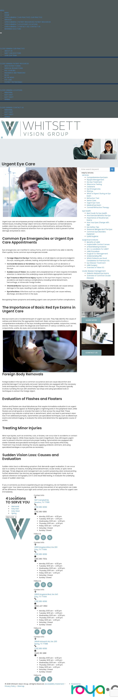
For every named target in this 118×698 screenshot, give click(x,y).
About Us (8, 51)
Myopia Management (95, 180)
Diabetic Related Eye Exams (98, 273)
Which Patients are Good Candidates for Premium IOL (98, 259)
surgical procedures (90, 240)
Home (7, 15)
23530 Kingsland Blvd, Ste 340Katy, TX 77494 (46, 595)
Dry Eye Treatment (94, 182)
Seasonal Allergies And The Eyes (99, 229)
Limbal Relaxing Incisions (96, 247)
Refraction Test (93, 198)
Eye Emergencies (93, 189)
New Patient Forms (13, 66)
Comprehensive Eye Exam (97, 177)
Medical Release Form (14, 68)
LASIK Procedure (93, 251)
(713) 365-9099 (40, 507)
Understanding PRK (94, 256)
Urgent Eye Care (93, 203)
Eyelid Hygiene (92, 236)
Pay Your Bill (10, 70)
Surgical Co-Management (97, 254)
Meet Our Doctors (13, 53)
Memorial (9, 92)
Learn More (91, 320)
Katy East (9, 95)
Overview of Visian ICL (95, 267)
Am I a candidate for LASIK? (98, 249)
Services (8, 19)
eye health (86, 211)
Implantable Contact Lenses (98, 244)
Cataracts (91, 186)
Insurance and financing (15, 73)
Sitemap (21, 686)
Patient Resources (43, 22)
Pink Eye (90, 191)
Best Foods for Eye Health (97, 213)
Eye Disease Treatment (96, 263)
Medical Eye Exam (94, 205)
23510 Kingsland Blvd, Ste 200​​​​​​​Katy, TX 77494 (45, 548)
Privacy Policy (10, 686)
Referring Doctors (13, 29)
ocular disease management (94, 271)
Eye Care (8, 80)
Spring (7, 99)
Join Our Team (11, 55)
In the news (9, 77)
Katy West (9, 97)
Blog (7, 75)
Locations (33, 24)
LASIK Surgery (92, 265)
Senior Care (91, 200)
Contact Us (34, 26)
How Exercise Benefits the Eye (99, 215)
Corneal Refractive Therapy (98, 207)
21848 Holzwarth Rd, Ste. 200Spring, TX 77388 (45, 642)
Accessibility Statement (54, 684)
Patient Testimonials (13, 82)
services (85, 175)
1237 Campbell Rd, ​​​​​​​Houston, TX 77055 (41, 501)
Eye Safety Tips (93, 227)
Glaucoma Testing (94, 184)
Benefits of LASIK (93, 242)
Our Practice (36, 17)
